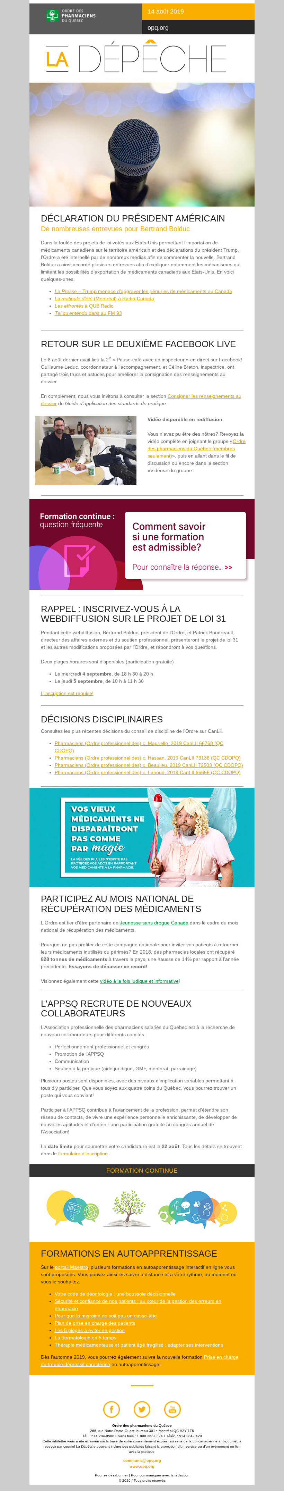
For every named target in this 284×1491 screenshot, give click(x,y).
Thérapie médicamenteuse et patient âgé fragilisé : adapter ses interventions (139, 1345)
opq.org (158, 27)
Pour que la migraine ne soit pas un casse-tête (106, 1315)
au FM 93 (88, 313)
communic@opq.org (142, 1460)
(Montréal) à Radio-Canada (104, 298)
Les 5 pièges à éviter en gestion (90, 1330)
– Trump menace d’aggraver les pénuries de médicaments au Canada (143, 291)
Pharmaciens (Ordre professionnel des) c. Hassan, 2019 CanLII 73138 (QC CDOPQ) (148, 758)
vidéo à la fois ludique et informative (139, 981)
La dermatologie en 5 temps (85, 1337)
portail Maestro (71, 1267)
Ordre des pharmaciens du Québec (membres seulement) (197, 448)
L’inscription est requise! (67, 693)
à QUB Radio (84, 306)
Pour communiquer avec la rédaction (160, 1475)
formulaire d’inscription (83, 1153)
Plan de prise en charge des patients (95, 1323)
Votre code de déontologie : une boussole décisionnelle (115, 1294)
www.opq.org (142, 1466)
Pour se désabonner (111, 1475)
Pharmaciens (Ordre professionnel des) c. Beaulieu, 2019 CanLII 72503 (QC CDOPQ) (149, 765)
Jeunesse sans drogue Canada (154, 922)
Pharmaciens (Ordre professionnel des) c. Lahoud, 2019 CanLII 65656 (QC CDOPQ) (148, 772)
